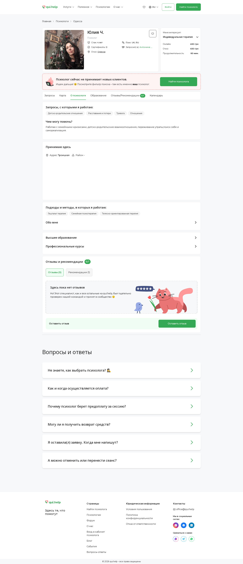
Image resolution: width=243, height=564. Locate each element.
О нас (90, 526)
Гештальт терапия (57, 213)
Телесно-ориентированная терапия (120, 213)
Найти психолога (188, 7)
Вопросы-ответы (96, 552)
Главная (46, 21)
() (54, 272)
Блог (89, 541)
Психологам (94, 515)
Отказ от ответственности (141, 524)
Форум (91, 520)
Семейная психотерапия (83, 213)
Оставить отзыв (177, 323)
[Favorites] (144, 7)
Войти (168, 7)
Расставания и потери (99, 113)
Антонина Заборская (146, 47)
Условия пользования (139, 509)
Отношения (136, 113)
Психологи (62, 21)
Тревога (120, 113)
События (92, 546)
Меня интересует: (172, 32)
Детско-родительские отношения (65, 113)
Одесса (77, 21)
